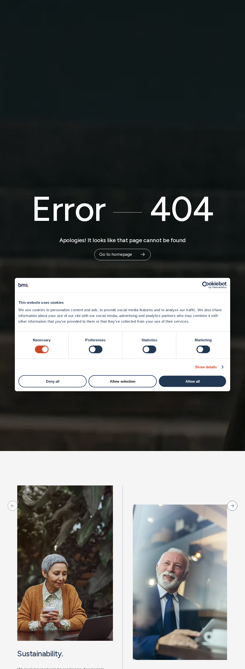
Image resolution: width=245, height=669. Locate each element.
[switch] (95, 349)
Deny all (52, 381)
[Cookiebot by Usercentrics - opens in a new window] (206, 284)
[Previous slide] (13, 506)
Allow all (192, 381)
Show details (206, 367)
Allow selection (122, 381)
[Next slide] (232, 506)
